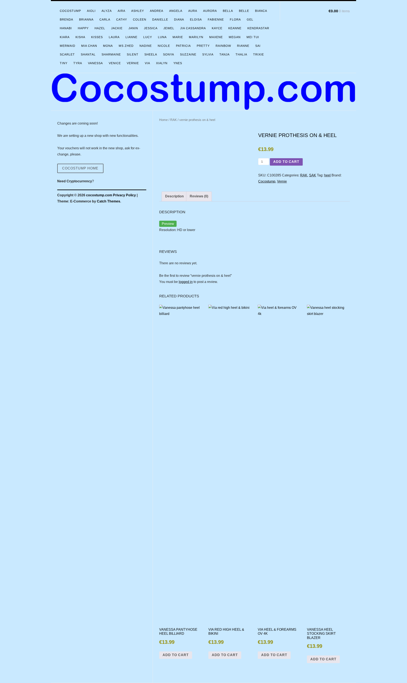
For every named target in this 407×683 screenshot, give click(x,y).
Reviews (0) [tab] (199, 196)
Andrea (156, 10)
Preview (168, 224)
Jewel (168, 28)
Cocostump (70, 10)
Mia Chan (89, 45)
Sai (258, 45)
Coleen (139, 19)
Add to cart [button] (176, 655)
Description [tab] (174, 196)
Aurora (210, 10)
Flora (235, 19)
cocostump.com (99, 195)
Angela (175, 10)
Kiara (65, 37)
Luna (162, 37)
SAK (312, 175)
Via (147, 63)
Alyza (107, 10)
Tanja (224, 54)
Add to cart (286, 161)
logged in (186, 282)
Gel (250, 19)
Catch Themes (108, 201)
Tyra (77, 63)
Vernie (133, 63)
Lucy (147, 37)
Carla (104, 19)
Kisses (97, 37)
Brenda (66, 19)
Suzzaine (188, 54)
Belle (244, 10)
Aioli (91, 10)
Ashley (137, 10)
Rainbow (223, 45)
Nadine (145, 45)
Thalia (241, 54)
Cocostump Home (80, 168)
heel (327, 175)
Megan (235, 37)
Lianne (131, 37)
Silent (132, 54)
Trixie (258, 54)
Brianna (86, 19)
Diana (179, 19)
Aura (192, 10)
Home (163, 120)
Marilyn (196, 37)
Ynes (177, 63)
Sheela (150, 54)
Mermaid (67, 45)
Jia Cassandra (193, 28)
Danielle (160, 19)
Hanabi (66, 28)
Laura (114, 37)
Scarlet (67, 54)
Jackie (117, 28)
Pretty (203, 45)
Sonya (168, 54)
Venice (115, 63)
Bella (228, 10)
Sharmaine (111, 54)
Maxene (216, 37)
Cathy (121, 19)
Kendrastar (258, 28)
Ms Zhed (126, 45)
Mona (108, 45)
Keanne (234, 28)
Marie (178, 37)
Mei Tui (253, 37)
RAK (173, 120)
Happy (83, 28)
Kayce (217, 28)
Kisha (80, 37)
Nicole (164, 45)
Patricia (183, 45)
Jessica (151, 28)
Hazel (100, 28)
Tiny (63, 63)
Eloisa (196, 19)
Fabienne (216, 19)
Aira (121, 10)
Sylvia (207, 54)
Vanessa (95, 63)
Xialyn (161, 63)
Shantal (88, 54)
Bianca (261, 10)
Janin (133, 28)
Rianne (243, 45)
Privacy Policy (124, 195)
